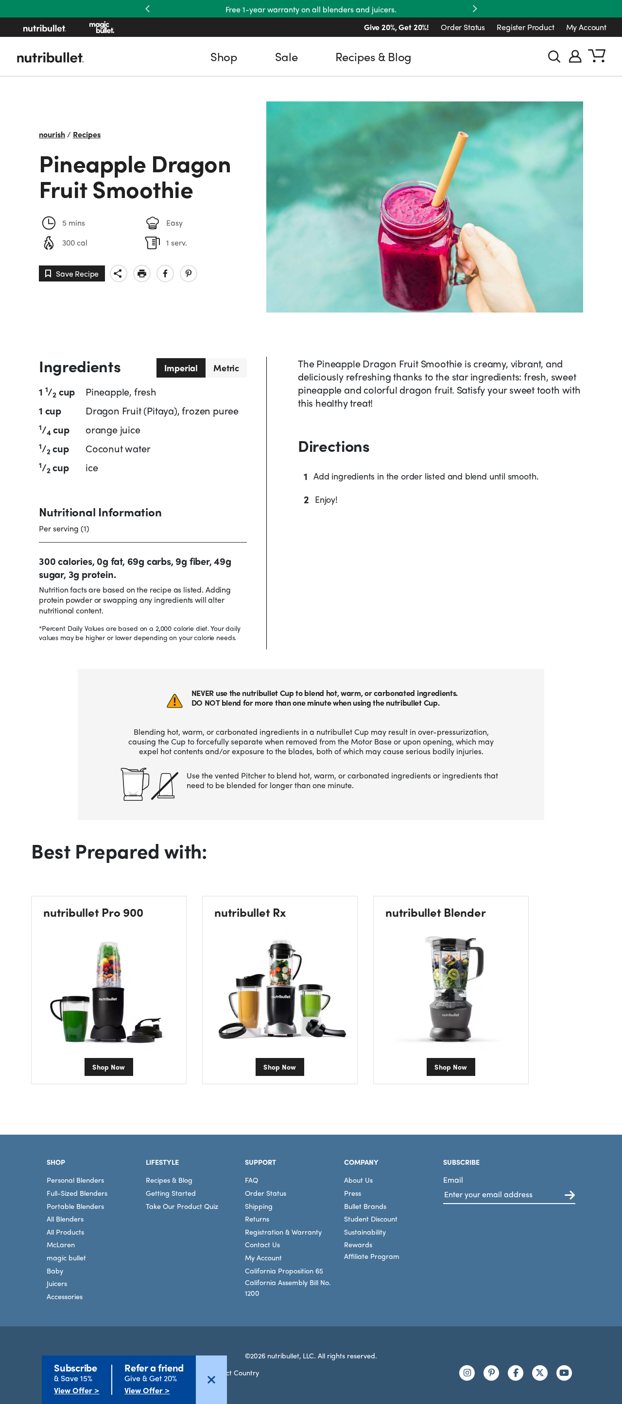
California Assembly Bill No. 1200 (288, 1287)
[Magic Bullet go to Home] (101, 27)
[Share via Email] (118, 273)
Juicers (57, 1283)
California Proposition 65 (284, 1270)
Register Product (525, 27)
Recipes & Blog (373, 56)
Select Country (236, 1372)
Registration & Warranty (283, 1232)
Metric (226, 368)
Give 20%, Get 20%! (396, 27)
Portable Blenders (75, 1206)
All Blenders (65, 1218)
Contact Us (262, 1244)
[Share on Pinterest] (188, 273)
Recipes (87, 134)
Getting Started (171, 1193)
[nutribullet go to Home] (44, 27)
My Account (586, 27)
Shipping (259, 1206)
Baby (55, 1270)
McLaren (61, 1244)
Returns (257, 1218)
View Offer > (76, 1390)
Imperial (181, 368)
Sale (286, 56)
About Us (358, 1180)
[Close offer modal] (211, 1379)
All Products (65, 1232)
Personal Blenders (75, 1180)
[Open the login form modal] (575, 56)
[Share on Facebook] (165, 273)
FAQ (251, 1180)
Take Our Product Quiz (182, 1206)
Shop (224, 56)
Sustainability (365, 1232)
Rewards (358, 1244)
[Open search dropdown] (554, 56)
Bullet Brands (365, 1206)
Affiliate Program (371, 1256)
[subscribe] (569, 1196)
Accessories (65, 1296)
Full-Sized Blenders (77, 1193)
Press (352, 1193)
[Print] (142, 273)
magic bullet (66, 1257)
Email (453, 1179)
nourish (52, 134)
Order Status (463, 27)
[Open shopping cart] (596, 56)
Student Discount (370, 1218)
